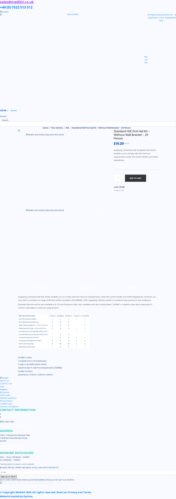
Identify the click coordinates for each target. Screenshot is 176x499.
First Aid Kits (57, 127)
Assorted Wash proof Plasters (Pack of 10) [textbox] (33, 331)
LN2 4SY (10, 441)
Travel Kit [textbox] (77, 316)
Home (45, 127)
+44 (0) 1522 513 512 (16, 7)
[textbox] (33, 316)
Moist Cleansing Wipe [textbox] (26, 344)
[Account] (0, 113)
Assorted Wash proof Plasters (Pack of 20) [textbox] (33, 334)
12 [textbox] (68, 325)
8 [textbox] (68, 341)
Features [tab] (132, 288)
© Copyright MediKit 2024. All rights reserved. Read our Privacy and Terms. (46, 492)
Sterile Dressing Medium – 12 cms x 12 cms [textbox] (33, 325)
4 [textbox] (68, 328)
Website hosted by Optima (16, 496)
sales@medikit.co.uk (11, 417)
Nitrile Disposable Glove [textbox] (27, 347)
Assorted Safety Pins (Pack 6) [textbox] (29, 337)
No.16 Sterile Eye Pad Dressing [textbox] (28, 322)
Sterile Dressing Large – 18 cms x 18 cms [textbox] (32, 328)
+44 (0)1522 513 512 (10, 414)
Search (3, 116)
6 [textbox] (68, 322)
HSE (67, 127)
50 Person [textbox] (68, 316)
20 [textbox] (69, 344)
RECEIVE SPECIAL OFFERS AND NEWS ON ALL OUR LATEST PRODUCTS (29, 467)
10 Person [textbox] (52, 316)
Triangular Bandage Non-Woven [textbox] (30, 341)
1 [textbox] (52, 319)
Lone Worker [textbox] (85, 316)
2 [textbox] (52, 322)
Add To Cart (136, 178)
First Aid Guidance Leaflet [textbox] (27, 319)
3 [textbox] (68, 334)
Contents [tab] (87, 288)
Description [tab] (40, 288)
